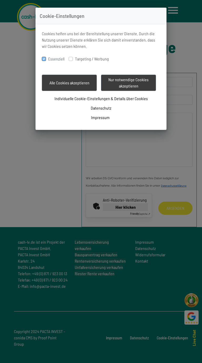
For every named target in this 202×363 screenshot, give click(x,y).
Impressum (100, 117)
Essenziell (56, 58)
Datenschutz (101, 107)
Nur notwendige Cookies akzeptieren (128, 82)
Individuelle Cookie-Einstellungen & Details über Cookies (101, 98)
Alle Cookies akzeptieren (69, 82)
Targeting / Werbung (92, 58)
